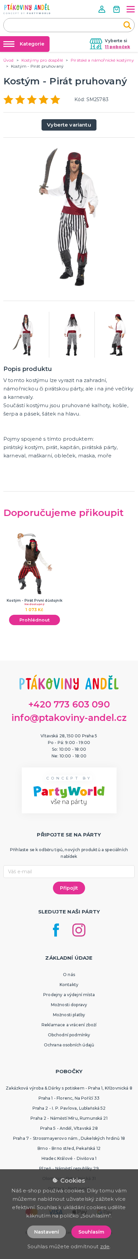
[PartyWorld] (26, 8)
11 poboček (117, 46)
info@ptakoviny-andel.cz (69, 717)
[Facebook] (56, 930)
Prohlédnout (34, 619)
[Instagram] (78, 930)
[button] (102, 9)
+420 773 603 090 (69, 704)
